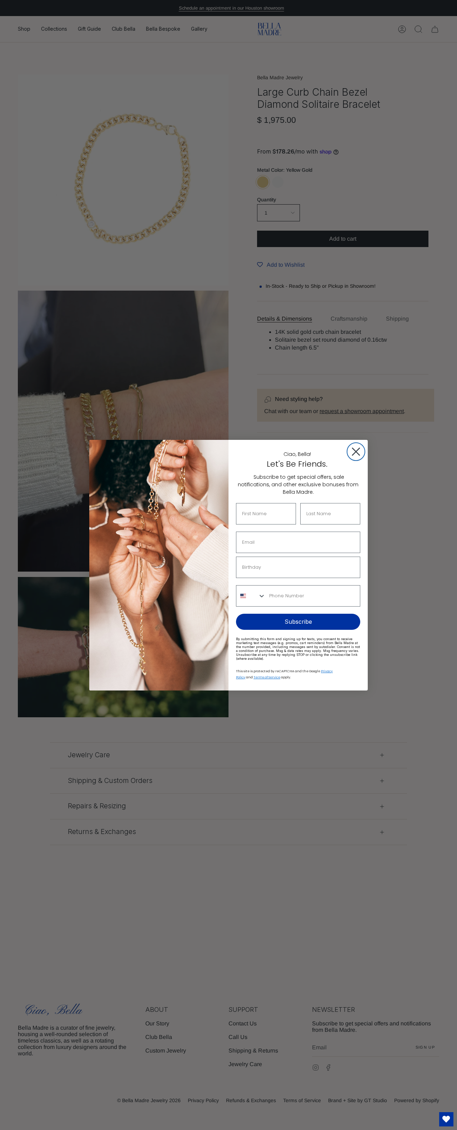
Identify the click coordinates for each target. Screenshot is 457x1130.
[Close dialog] (356, 452)
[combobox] (251, 596)
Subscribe (298, 621)
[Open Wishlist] (446, 1119)
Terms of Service (266, 677)
